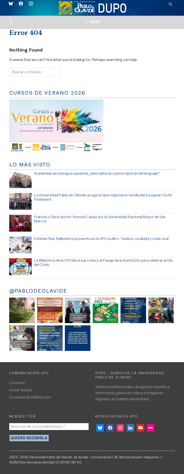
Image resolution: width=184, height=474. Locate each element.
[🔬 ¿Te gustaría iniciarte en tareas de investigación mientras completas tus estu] (50, 338)
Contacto (17, 383)
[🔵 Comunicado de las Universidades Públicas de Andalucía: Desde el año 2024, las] (77, 338)
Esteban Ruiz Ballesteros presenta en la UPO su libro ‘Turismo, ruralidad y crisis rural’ (101, 239)
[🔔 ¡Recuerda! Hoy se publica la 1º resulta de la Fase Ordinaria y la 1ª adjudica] (161, 310)
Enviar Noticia (20, 390)
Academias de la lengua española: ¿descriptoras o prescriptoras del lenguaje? (97, 173)
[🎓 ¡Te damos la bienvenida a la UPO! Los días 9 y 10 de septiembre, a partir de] (105, 310)
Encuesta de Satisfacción (30, 397)
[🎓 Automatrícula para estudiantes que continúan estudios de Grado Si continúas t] (133, 310)
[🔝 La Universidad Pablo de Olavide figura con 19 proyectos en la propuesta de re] (22, 338)
